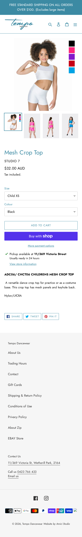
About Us (14, 352)
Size (6, 188)
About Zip (14, 427)
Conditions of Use (20, 406)
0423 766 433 (26, 472)
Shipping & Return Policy (25, 395)
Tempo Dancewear (32, 524)
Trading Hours (17, 363)
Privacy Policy (17, 417)
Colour (8, 204)
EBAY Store (15, 438)
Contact (13, 374)
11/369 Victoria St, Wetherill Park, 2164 (34, 463)
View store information (23, 264)
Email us (13, 476)
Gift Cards (15, 385)
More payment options (41, 246)
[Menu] (75, 24)
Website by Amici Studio (56, 524)
